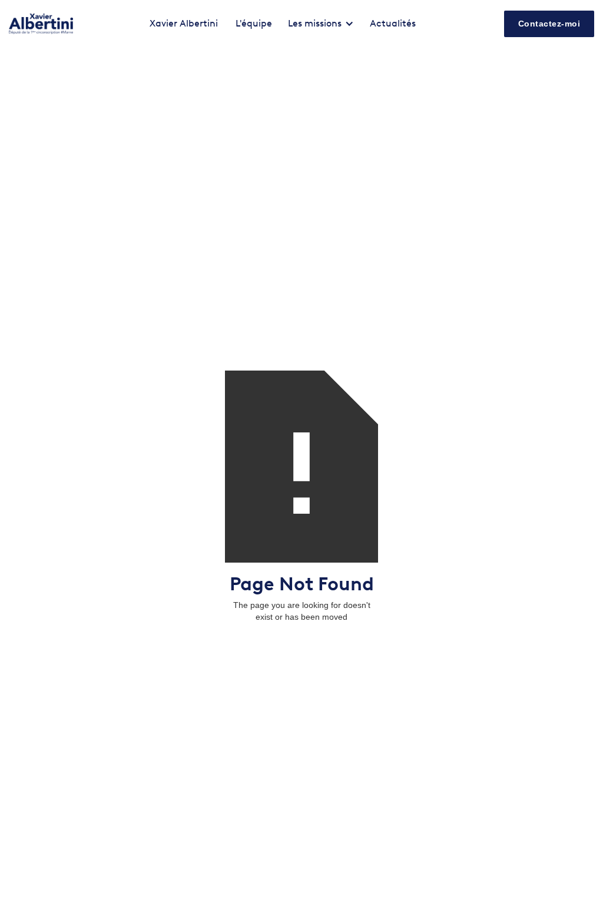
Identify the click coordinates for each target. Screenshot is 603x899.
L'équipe (254, 23)
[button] (321, 23)
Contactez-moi (549, 23)
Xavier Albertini (184, 23)
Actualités (393, 23)
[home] (41, 24)
